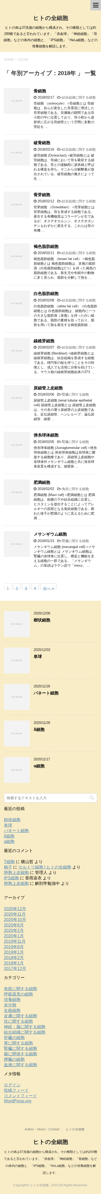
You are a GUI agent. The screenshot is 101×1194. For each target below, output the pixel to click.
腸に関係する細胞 (20, 1054)
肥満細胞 (42, 482)
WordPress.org (17, 1101)
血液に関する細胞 (20, 1065)
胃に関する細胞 (18, 1043)
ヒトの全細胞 (50, 18)
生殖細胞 (12, 1010)
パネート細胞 (46, 693)
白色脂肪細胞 (46, 293)
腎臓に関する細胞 (75, 394)
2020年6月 (14, 925)
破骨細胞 (42, 142)
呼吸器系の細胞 (18, 994)
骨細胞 (40, 91)
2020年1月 (14, 936)
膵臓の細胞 (14, 1059)
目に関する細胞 (18, 1021)
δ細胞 (39, 729)
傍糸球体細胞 (46, 435)
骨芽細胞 (42, 194)
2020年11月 (15, 914)
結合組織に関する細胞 (79, 97)
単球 (38, 656)
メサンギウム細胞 (50, 534)
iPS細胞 (11, 878)
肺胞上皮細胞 (16, 872)
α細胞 (39, 766)
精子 (8, 867)
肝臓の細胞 (14, 1037)
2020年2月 (14, 930)
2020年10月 (15, 919)
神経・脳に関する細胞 (24, 1027)
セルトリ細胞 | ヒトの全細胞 (44, 867)
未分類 (10, 1005)
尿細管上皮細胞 (48, 388)
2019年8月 (14, 947)
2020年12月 (15, 909)
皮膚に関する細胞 (20, 1016)
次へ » (48, 587)
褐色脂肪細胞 (46, 246)
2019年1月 (14, 952)
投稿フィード (16, 1090)
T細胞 (9, 861)
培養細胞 (12, 999)
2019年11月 (15, 941)
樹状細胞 (42, 620)
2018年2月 (14, 957)
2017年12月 (15, 968)
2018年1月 (14, 963)
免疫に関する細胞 (75, 489)
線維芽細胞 (44, 341)
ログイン (12, 1085)
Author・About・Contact (42, 1129)
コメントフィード (20, 1096)
